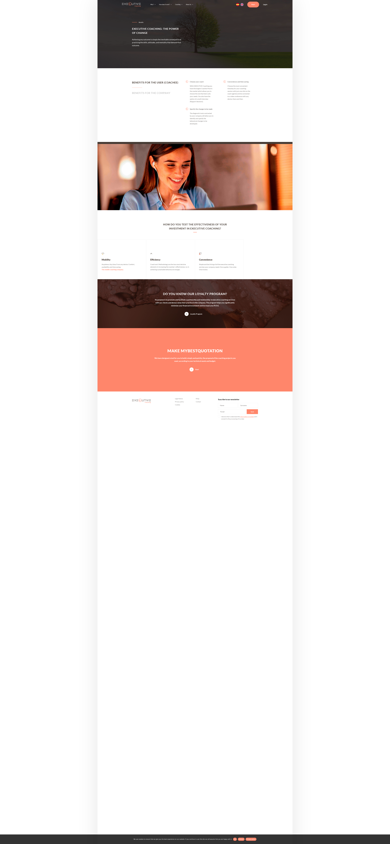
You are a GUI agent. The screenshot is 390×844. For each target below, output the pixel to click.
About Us (188, 4)
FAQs (197, 398)
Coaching (177, 4)
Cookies (177, 405)
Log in (265, 4)
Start (253, 4)
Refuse (241, 839)
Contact (198, 401)
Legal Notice (179, 398)
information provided (247, 416)
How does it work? (164, 4)
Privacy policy (179, 401)
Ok (235, 839)
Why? (152, 4)
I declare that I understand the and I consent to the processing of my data (239, 418)
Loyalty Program (196, 314)
